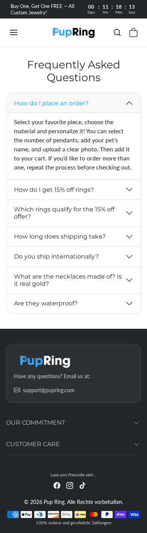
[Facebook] (57, 485)
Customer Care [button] (33, 444)
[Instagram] (69, 485)
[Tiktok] (82, 485)
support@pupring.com (49, 390)
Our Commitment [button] (35, 422)
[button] (21, 32)
